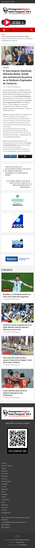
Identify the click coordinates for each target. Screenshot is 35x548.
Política (3, 497)
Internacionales (6, 481)
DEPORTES (8, 270)
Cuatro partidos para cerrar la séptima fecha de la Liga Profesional (15, 393)
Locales (6, 67)
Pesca (3, 492)
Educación (4, 476)
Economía (4, 473)
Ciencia (3, 463)
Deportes (7, 290)
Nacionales (5, 489)
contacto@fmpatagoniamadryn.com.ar (13, 522)
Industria (4, 479)
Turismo (4, 510)
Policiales (4, 494)
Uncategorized (6, 513)
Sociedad (4, 507)
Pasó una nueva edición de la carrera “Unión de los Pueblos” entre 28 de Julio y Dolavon (17, 360)
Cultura (3, 468)
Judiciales (4, 484)
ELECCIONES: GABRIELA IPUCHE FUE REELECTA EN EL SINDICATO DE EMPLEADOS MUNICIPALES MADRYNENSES (18, 184)
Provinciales (5, 500)
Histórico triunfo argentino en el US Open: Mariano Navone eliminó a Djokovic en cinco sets (17, 327)
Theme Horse (20, 542)
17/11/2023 (6, 87)
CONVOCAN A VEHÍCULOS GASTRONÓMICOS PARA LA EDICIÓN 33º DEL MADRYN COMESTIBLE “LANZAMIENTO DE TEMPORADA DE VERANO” (18, 171)
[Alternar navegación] (4, 30)
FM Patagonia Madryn (22, 540)
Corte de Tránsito (7, 466)
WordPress (23, 545)
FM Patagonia (15, 87)
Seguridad (4, 505)
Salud (3, 502)
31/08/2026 (6, 299)
